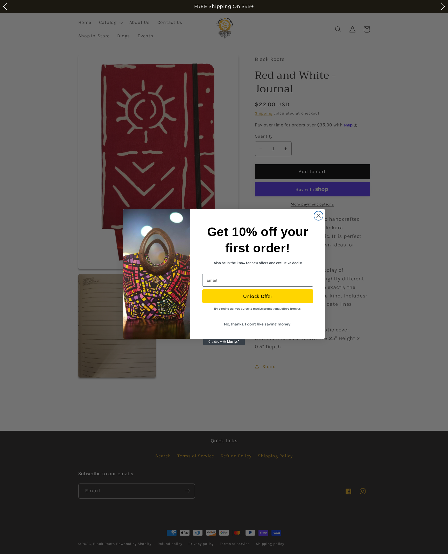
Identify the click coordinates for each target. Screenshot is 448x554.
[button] (5, 6)
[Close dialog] (318, 215)
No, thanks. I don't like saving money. (257, 324)
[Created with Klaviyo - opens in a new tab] (224, 342)
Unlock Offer (257, 296)
